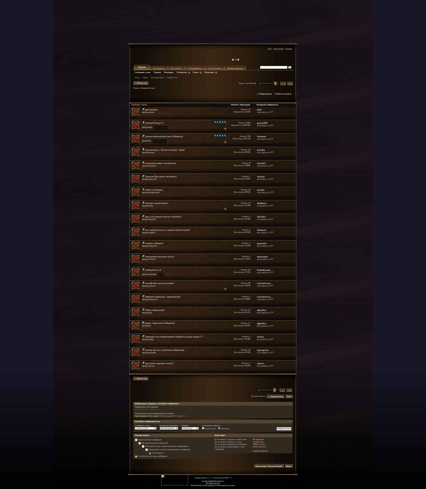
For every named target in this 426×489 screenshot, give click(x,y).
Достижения (151, 110)
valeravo (151, 366)
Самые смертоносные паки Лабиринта (164, 136)
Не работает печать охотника (159, 283)
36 (249, 283)
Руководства (159, 68)
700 (248, 136)
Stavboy (151, 339)
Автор (144, 105)
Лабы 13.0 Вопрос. (154, 190)
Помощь (288, 49)
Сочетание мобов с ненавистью (160, 163)
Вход (270, 49)
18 (249, 190)
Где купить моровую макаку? (159, 363)
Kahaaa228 (152, 179)
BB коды (256, 440)
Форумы (142, 67)
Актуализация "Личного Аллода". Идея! (165, 150)
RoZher (150, 206)
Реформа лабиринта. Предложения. (163, 297)
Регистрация (279, 49)
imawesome (153, 300)
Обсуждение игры (157, 77)
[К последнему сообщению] (272, 112)
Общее (145, 77)
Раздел (196, 72)
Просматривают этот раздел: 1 (148, 416)
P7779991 (152, 259)
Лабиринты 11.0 (153, 270)
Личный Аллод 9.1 (154, 123)
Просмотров (245, 105)
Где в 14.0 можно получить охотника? (163, 217)
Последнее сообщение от (267, 105)
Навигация (209, 72)
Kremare (151, 153)
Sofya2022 (152, 166)
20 (249, 150)
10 (249, 350)
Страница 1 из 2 (267, 83)
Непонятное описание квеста (159, 257)
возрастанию (210, 429)
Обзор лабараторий (155, 310)
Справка (157, 72)
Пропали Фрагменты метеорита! (161, 176)
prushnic (151, 112)
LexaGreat (152, 286)
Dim (149, 141)
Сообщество (182, 72)
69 (249, 270)
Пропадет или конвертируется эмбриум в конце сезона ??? (174, 337)
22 (249, 310)
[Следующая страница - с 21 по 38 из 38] (283, 83)
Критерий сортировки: (169, 426)
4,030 (248, 123)
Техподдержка (195, 68)
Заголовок (135, 105)
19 (249, 110)
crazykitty (151, 233)
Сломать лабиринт (154, 243)
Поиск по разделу (284, 94)
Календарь (168, 72)
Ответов (234, 105)
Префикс (185, 426)
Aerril (150, 128)
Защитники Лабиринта (163, 323)
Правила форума (235, 68)
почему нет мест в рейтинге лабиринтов (164, 350)
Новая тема (142, 83)
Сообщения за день (142, 72)
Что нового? (176, 68)
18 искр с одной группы (156, 203)
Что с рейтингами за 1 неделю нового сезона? (167, 230)
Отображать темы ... (143, 426)
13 (249, 203)
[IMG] (255, 444)
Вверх (289, 396)
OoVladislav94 (153, 193)
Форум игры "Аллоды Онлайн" (269, 466)
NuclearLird (152, 246)
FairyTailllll (152, 275)
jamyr (150, 313)
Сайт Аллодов (214, 68)
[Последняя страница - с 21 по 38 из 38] (290, 83)
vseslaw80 (152, 353)
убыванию (224, 429)
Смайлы (256, 442)
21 (249, 323)
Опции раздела (265, 94)
